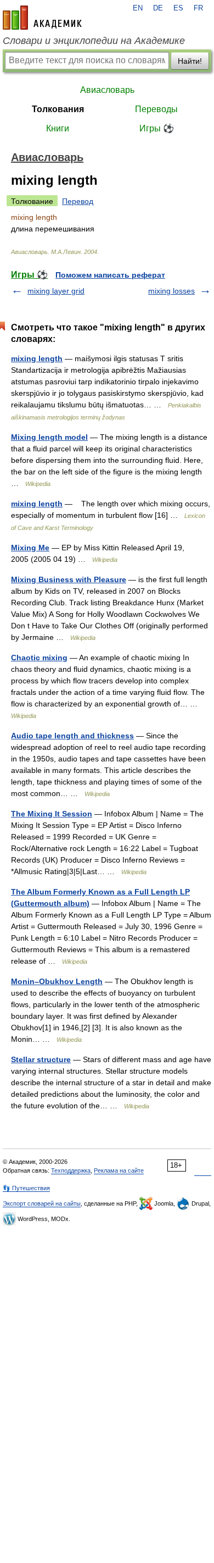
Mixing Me (30, 547)
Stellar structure (41, 1059)
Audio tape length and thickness (72, 735)
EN (138, 8)
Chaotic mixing (39, 657)
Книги (57, 128)
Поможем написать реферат (110, 274)
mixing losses (171, 290)
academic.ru (42, 17)
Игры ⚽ (156, 128)
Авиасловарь (107, 90)
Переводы (156, 109)
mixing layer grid (56, 290)
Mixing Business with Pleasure (68, 579)
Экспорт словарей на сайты (42, 1203)
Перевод (77, 201)
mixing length (37, 358)
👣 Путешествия (26, 1188)
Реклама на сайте (119, 1170)
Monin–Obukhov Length (57, 981)
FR (198, 8)
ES (178, 8)
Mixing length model (49, 437)
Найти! (190, 61)
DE (158, 8)
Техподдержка (71, 1170)
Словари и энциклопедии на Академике (94, 40)
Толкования (58, 109)
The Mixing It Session (51, 813)
